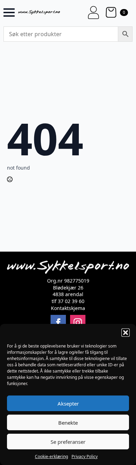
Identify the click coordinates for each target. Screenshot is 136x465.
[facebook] (58, 322)
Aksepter (68, 403)
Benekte (68, 422)
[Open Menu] (9, 12)
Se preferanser (68, 441)
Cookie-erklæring (51, 456)
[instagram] (77, 322)
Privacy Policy (84, 456)
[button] (125, 332)
